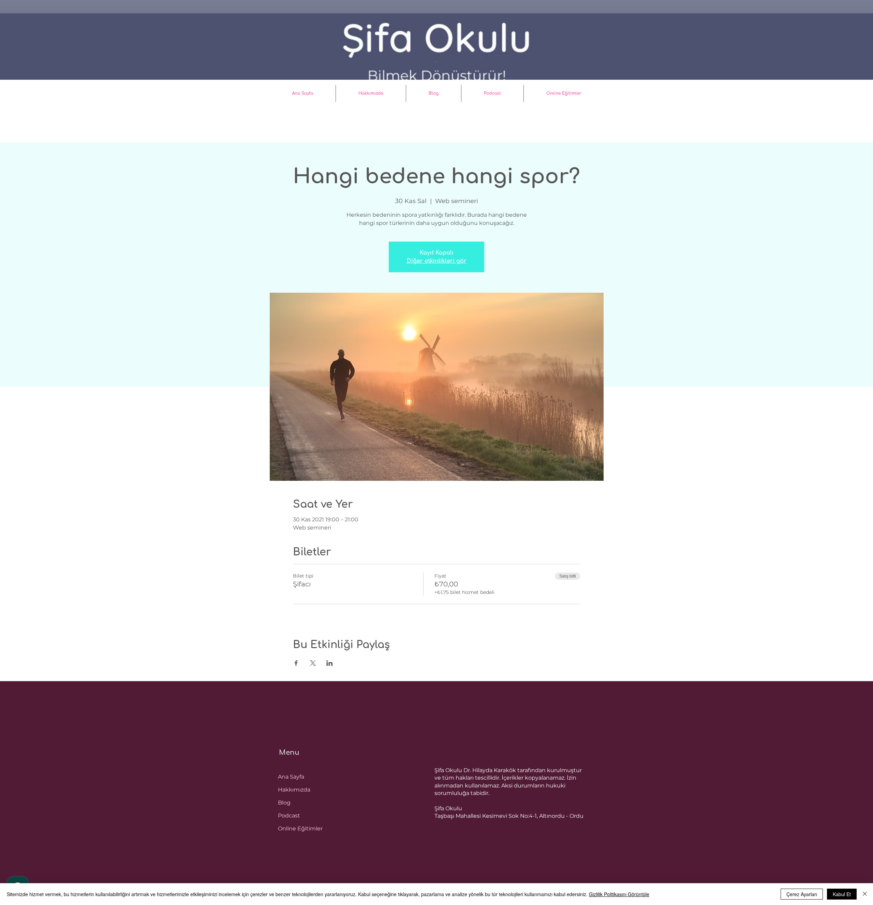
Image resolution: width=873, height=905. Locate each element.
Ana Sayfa (291, 776)
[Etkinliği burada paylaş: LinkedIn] (329, 663)
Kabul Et (842, 894)
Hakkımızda (294, 789)
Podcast (289, 815)
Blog (284, 802)
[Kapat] (865, 894)
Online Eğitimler (300, 828)
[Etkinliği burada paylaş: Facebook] (296, 663)
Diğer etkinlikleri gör (437, 261)
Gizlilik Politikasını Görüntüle (619, 894)
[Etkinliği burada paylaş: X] (313, 663)
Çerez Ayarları (801, 894)
